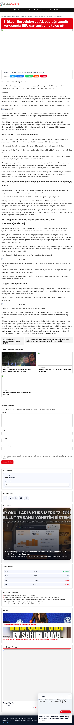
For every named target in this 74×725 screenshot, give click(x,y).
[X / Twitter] (10, 498)
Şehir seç (8, 481)
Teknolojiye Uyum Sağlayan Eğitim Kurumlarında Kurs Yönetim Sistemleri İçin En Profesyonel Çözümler (34, 599)
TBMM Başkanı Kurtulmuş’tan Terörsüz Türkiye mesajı (20, 595)
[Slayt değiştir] (33, 707)
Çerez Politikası (55, 10)
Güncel (10, 16)
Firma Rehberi (33, 10)
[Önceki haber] (64, 511)
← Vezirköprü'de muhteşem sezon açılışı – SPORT (12, 341)
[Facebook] (5, 498)
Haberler (4, 16)
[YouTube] (21, 498)
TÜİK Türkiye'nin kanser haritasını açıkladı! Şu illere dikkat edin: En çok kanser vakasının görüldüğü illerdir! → (47, 340)
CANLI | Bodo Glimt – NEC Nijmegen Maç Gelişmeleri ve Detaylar (23, 602)
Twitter (12, 76)
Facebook (20, 76)
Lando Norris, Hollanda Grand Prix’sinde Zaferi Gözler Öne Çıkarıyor (24, 604)
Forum (44, 10)
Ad (3, 431)
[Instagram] (15, 498)
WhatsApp (29, 76)
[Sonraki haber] (68, 511)
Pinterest (43, 76)
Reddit (36, 76)
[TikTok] (26, 498)
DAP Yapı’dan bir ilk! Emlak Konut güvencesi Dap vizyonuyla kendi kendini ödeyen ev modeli (31, 597)
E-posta (4, 438)
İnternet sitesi (6, 446)
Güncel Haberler (19, 10)
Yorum (4, 413)
